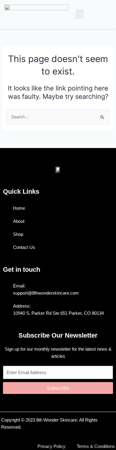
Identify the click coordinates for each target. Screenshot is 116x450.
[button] (79, 14)
